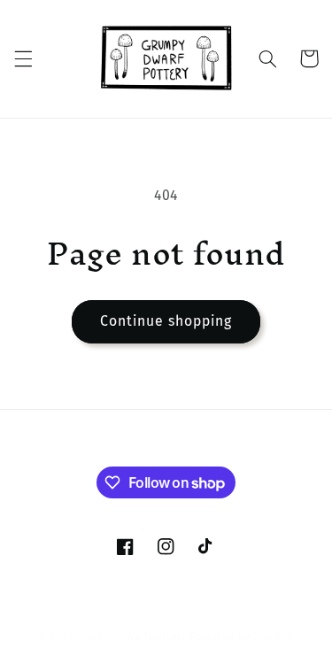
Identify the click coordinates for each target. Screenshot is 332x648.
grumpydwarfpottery (134, 636)
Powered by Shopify (242, 636)
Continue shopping (166, 320)
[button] (23, 58)
